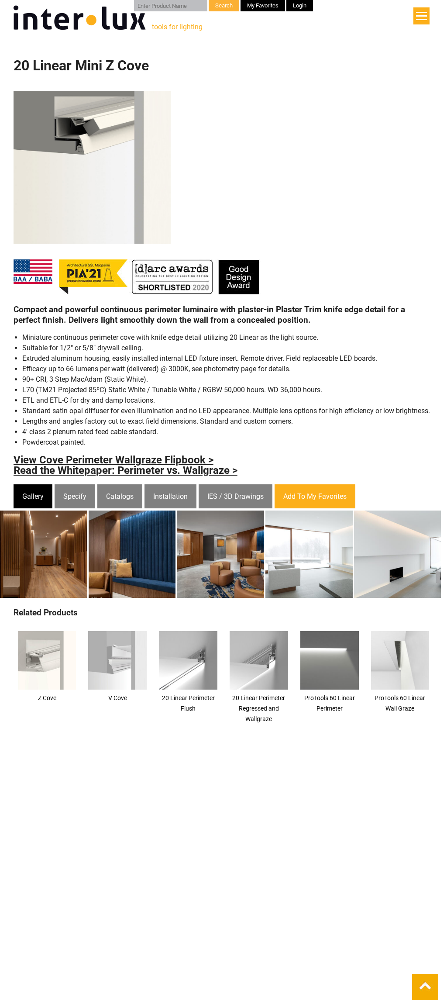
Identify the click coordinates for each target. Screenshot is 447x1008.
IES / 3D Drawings (235, 496)
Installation (170, 496)
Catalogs (120, 496)
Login (299, 5)
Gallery (33, 496)
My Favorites (263, 5)
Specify (74, 496)
